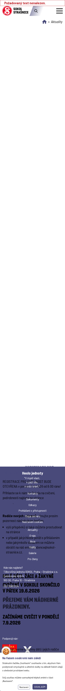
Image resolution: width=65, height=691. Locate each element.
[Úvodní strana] (44, 22)
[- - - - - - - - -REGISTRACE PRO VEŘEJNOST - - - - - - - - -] (32, 511)
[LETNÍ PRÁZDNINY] (32, 597)
